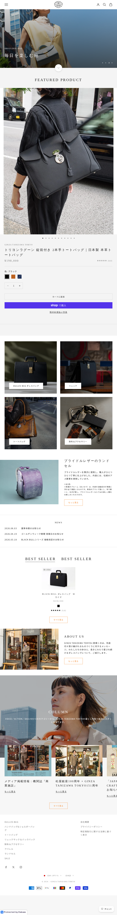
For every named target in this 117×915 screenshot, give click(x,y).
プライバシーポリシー (91, 826)
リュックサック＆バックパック (20, 839)
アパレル (9, 848)
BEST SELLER (40, 559)
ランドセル (10, 853)
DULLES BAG (11, 821)
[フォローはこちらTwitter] (13, 867)
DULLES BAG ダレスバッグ (26, 385)
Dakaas (22, 912)
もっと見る (73, 502)
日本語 (68, 875)
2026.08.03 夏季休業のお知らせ (23, 528)
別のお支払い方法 (58, 312)
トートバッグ (19, 441)
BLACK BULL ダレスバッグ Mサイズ (58, 595)
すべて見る (58, 619)
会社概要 (84, 821)
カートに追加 (58, 296)
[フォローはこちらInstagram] (20, 867)
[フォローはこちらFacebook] (6, 867)
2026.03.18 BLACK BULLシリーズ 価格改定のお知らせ (34, 539)
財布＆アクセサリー (78, 441)
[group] (58, 38)
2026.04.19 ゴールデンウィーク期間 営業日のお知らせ (34, 533)
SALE (7, 858)
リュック (73, 385)
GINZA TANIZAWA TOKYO (19, 245)
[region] (58, 38)
